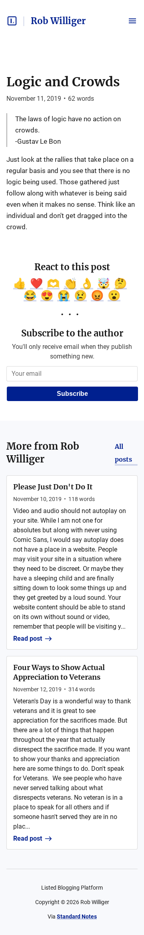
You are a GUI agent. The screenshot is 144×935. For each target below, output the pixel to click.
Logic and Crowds (63, 82)
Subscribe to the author (72, 333)
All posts (123, 452)
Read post (27, 638)
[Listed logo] (12, 20)
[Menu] (132, 21)
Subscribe (72, 393)
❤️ (36, 283)
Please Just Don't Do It (52, 486)
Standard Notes (77, 916)
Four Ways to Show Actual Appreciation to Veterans (59, 672)
